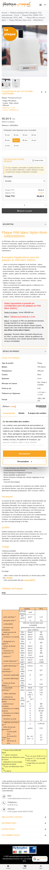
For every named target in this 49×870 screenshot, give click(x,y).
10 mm (33, 140)
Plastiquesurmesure (15, 98)
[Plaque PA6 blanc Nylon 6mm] (45, 92)
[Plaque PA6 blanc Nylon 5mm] (41, 92)
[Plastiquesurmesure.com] (17, 5)
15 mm (16, 146)
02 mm (16, 135)
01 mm (7, 135)
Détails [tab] (21, 413)
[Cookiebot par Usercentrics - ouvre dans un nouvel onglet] (35, 406)
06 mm (16, 140)
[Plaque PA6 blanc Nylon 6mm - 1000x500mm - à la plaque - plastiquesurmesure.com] (24, 51)
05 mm (7, 140)
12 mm (7, 146)
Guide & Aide (39, 160)
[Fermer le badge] (45, 858)
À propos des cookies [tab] (37, 413)
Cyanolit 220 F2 (29, 580)
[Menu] (40, 4)
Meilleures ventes (12, 817)
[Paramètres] (45, 4)
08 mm (25, 140)
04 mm (33, 135)
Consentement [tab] (9, 413)
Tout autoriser (24, 454)
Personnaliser (23, 461)
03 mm (25, 135)
